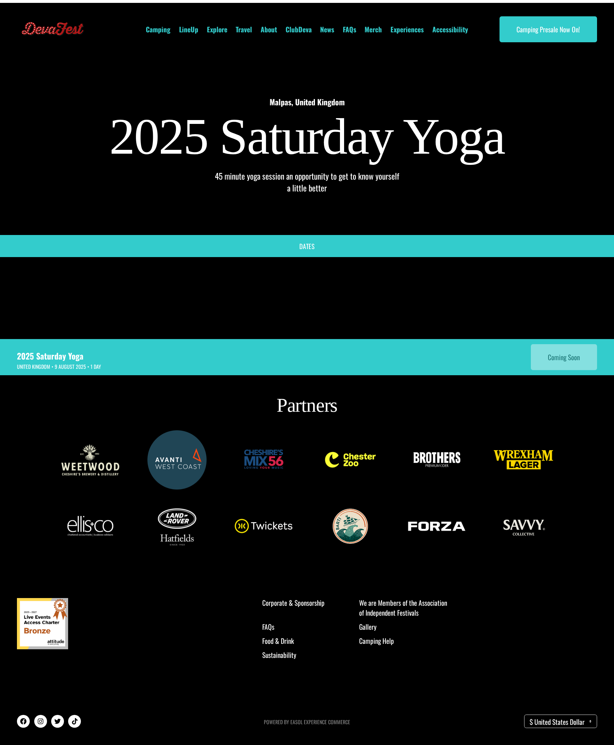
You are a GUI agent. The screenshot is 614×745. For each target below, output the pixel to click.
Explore (217, 29)
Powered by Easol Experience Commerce (307, 722)
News (327, 29)
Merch (373, 29)
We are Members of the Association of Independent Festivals (403, 608)
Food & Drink (278, 641)
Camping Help (376, 641)
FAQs (349, 29)
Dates (307, 246)
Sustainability (279, 655)
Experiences (407, 29)
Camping (158, 29)
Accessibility (450, 29)
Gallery (367, 627)
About (269, 29)
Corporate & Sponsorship (293, 603)
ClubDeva (299, 29)
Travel (244, 29)
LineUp (188, 29)
